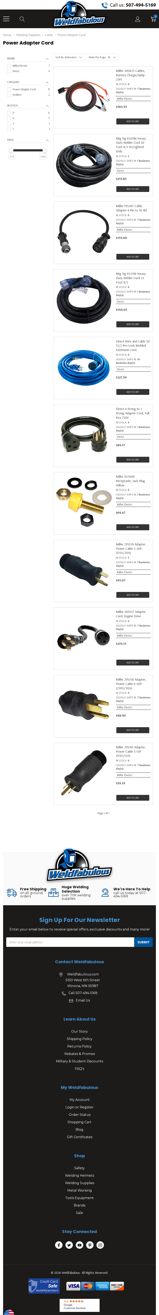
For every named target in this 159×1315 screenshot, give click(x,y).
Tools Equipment (79, 1198)
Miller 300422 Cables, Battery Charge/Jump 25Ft (130, 75)
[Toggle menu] (6, 19)
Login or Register (79, 1107)
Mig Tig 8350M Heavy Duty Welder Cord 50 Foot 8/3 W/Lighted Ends (131, 144)
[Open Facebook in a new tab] (58, 1245)
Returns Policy (79, 1046)
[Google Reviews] (80, 1305)
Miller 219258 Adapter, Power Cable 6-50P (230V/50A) (131, 683)
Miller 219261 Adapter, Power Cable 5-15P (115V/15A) (131, 751)
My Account (80, 1100)
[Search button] (22, 19)
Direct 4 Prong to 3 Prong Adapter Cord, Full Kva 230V (132, 413)
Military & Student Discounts (79, 1061)
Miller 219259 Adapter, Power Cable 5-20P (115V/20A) (131, 548)
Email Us (83, 1000)
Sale (79, 1213)
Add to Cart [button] (132, 121)
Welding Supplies (79, 1183)
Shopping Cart (79, 1122)
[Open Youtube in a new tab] (79, 1245)
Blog (79, 1130)
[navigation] (29, 112)
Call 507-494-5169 (83, 993)
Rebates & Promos (79, 1054)
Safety (79, 1168)
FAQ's (79, 1069)
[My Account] (137, 19)
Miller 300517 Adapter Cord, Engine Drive (131, 614)
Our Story (79, 1031)
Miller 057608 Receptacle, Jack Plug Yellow (130, 480)
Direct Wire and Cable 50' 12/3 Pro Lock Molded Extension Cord (133, 345)
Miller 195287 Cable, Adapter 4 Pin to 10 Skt (131, 208)
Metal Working (79, 1190)
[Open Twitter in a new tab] (69, 1245)
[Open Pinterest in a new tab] (89, 1245)
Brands (79, 1205)
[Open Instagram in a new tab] (100, 1245)
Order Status (79, 1115)
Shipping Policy (79, 1039)
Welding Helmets (79, 1176)
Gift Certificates (79, 1137)
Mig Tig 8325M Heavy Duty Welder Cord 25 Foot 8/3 (131, 277)
